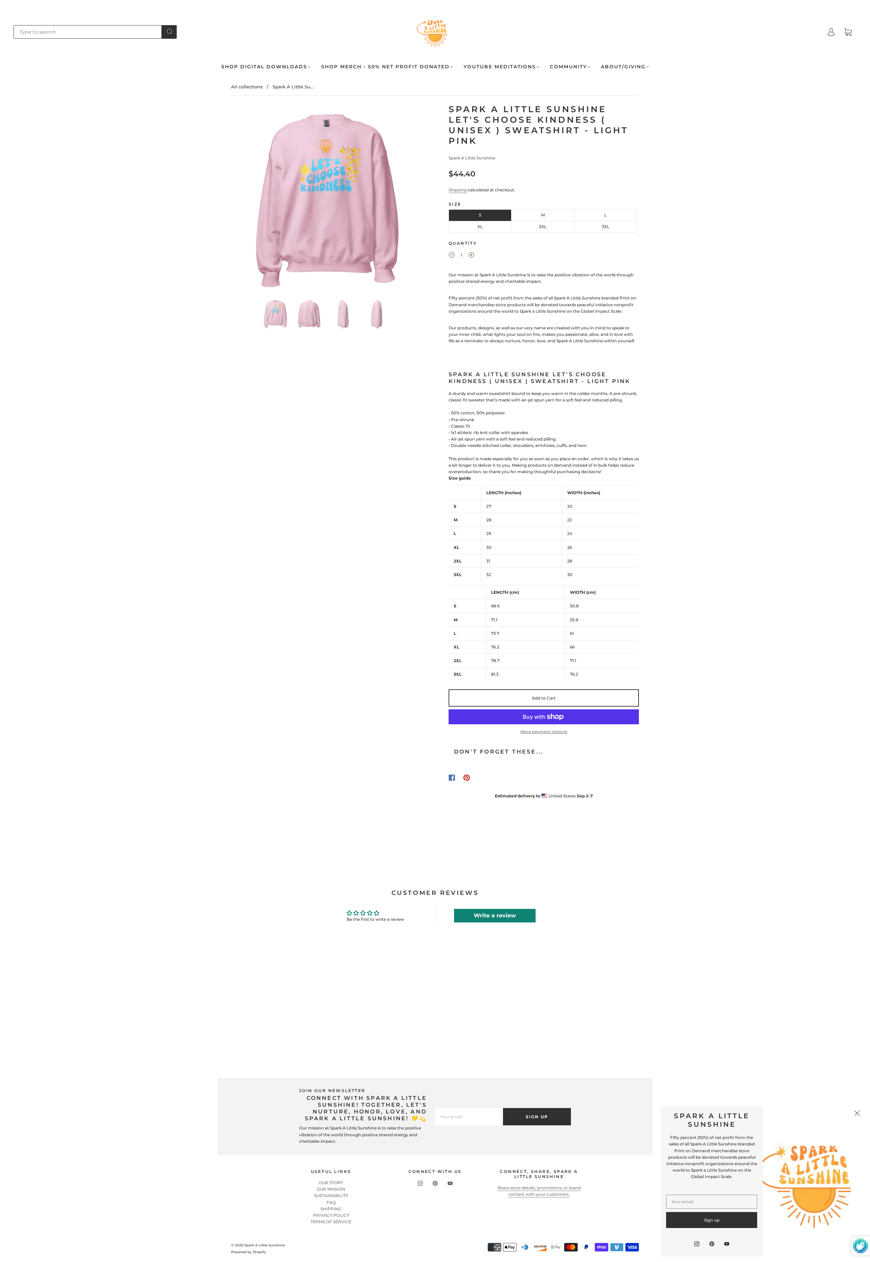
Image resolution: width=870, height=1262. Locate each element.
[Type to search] (88, 32)
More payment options (543, 731)
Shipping (458, 189)
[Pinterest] (466, 777)
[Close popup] (857, 1113)
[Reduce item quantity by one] (451, 255)
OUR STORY (331, 1182)
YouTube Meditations (500, 67)
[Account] (831, 32)
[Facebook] (452, 777)
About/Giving (623, 67)
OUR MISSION (331, 1189)
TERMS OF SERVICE (331, 1221)
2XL (542, 226)
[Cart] (847, 32)
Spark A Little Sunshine (472, 157)
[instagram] (420, 1183)
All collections (247, 86)
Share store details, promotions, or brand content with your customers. (539, 1191)
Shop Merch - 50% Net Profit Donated (385, 67)
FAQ (331, 1202)
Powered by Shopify (248, 1252)
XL (480, 226)
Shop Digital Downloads (264, 67)
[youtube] (449, 1183)
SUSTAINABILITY (331, 1195)
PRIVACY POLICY (331, 1215)
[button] (250, 200)
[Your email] (469, 1116)
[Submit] (169, 31)
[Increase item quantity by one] (471, 255)
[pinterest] (435, 1183)
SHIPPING (331, 1208)
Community (568, 67)
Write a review (495, 915)
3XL (605, 226)
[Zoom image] (326, 200)
